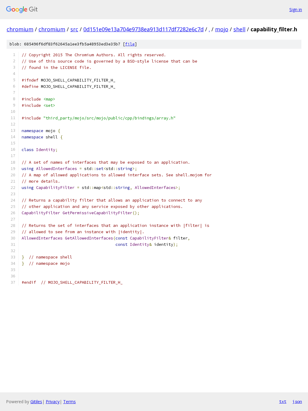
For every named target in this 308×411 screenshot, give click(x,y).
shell (239, 29)
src (74, 29)
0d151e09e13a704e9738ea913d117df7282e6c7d (143, 29)
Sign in (295, 9)
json (297, 401)
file (130, 44)
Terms (69, 401)
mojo (221, 29)
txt (282, 401)
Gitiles (36, 401)
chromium (20, 29)
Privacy (53, 401)
